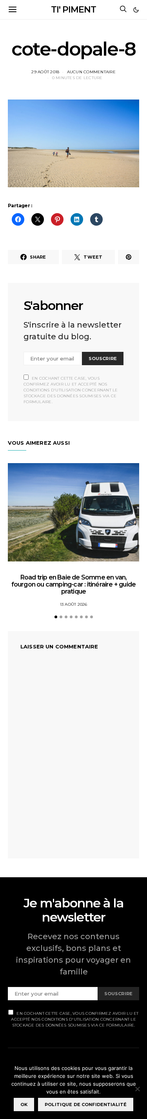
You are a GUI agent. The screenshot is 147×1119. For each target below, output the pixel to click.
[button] (136, 10)
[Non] (137, 1089)
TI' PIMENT (73, 9)
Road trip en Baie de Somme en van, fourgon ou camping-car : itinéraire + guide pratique (73, 584)
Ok (23, 1104)
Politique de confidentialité (86, 1104)
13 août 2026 (73, 604)
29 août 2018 (45, 71)
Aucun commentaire (91, 71)
